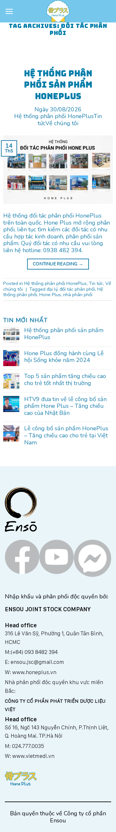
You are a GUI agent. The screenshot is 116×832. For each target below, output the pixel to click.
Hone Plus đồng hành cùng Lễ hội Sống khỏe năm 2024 (64, 357)
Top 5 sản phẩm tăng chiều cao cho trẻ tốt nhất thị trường (65, 380)
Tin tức (96, 283)
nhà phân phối (77, 294)
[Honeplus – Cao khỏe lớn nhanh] (58, 11)
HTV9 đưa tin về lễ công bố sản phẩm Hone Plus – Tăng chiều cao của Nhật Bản (65, 406)
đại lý (52, 289)
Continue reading (58, 264)
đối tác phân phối (77, 289)
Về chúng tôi (61, 123)
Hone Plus (50, 294)
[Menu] (9, 11)
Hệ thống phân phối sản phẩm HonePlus (63, 334)
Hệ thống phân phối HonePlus (54, 116)
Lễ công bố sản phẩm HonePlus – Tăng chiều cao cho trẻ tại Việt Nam (66, 435)
